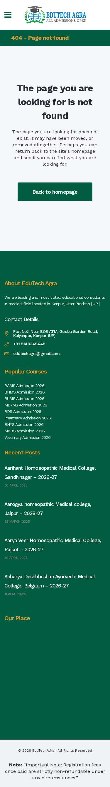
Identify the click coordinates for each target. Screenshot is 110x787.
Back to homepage (54, 192)
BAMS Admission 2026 (24, 385)
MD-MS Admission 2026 (25, 405)
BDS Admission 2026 (22, 411)
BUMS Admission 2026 (24, 398)
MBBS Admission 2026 (24, 431)
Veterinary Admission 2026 (27, 437)
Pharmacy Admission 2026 (27, 418)
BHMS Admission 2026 (24, 392)
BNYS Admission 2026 (23, 424)
